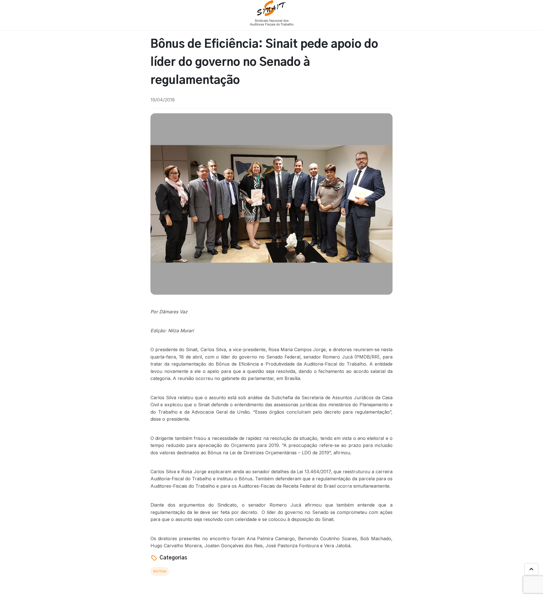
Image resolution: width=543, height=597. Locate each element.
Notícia (159, 571)
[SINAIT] (272, 12)
